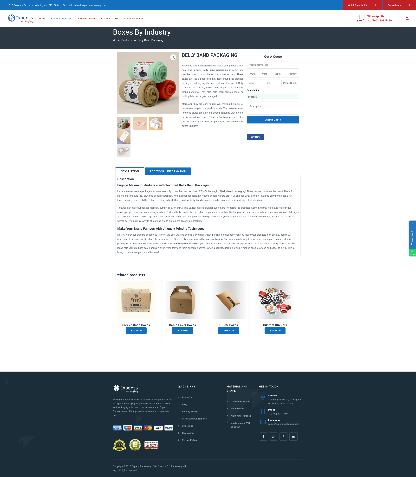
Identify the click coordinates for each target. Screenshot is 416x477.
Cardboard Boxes (240, 401)
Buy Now (136, 330)
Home (42, 18)
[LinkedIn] (293, 436)
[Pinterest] (283, 436)
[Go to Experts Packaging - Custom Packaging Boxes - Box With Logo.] (114, 40)
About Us (187, 397)
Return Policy (189, 440)
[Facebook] (263, 436)
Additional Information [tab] (168, 171)
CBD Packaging (87, 18)
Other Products (133, 18)
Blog (184, 404)
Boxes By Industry (62, 18)
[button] (173, 57)
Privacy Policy (190, 411)
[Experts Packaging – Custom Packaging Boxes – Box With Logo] (20, 18)
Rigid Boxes (237, 408)
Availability (253, 90)
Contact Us (188, 433)
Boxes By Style (110, 18)
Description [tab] (129, 171)
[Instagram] (273, 436)
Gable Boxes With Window (241, 425)
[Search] (407, 18)
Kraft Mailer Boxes (241, 415)
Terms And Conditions (194, 418)
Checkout (187, 426)
